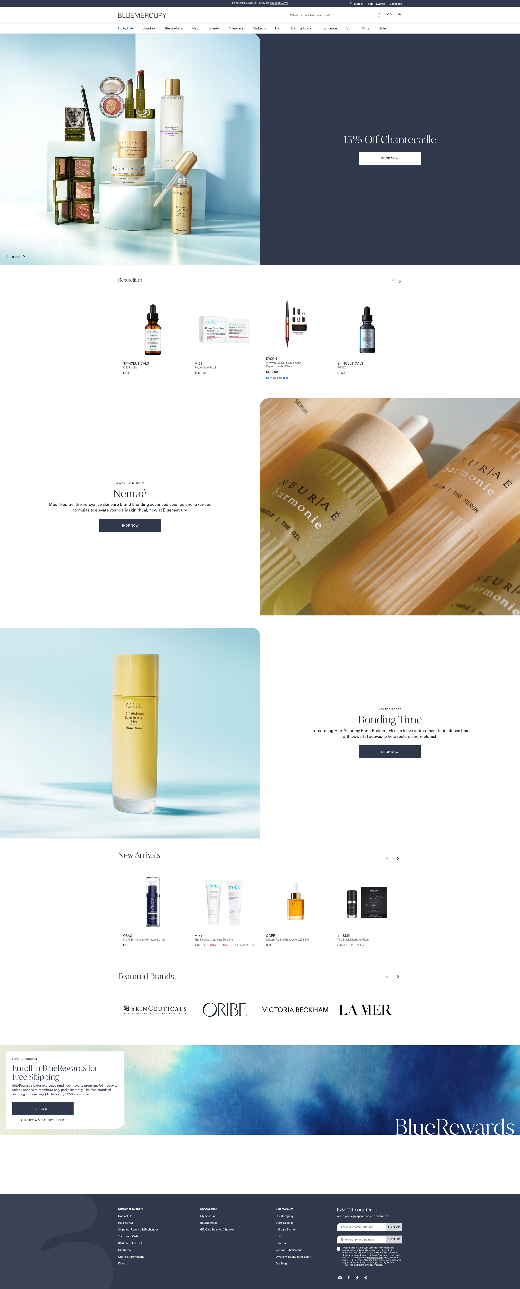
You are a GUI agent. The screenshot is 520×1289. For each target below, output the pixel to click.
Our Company (285, 1216)
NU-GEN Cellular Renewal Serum (144, 939)
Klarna (122, 1263)
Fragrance (328, 28)
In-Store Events (286, 1229)
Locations (396, 4)
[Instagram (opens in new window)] (340, 1276)
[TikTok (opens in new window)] (357, 1276)
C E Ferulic (130, 367)
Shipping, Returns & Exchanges (138, 1229)
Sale (382, 28)
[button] (399, 15)
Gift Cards (124, 1250)
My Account (208, 1216)
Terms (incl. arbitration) (353, 1265)
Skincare (236, 28)
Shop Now (390, 158)
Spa (278, 1236)
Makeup (259, 28)
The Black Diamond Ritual (353, 939)
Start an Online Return (132, 1243)
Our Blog (281, 1263)
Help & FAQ (125, 1223)
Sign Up (42, 1109)
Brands (214, 28)
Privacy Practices (375, 1257)
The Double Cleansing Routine (214, 939)
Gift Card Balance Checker (217, 1229)
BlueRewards (376, 4)
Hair (278, 28)
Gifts (366, 28)
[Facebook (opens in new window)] (348, 1276)
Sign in (358, 4)
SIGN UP (394, 1226)
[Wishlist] (389, 15)
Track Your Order (129, 1236)
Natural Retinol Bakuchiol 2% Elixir (287, 939)
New (195, 28)
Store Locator (284, 1223)
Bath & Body (301, 28)
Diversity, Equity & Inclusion (293, 1257)
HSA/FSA (126, 28)
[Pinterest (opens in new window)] (365, 1276)
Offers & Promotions (131, 1257)
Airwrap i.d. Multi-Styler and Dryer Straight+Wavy (283, 364)
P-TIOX (341, 367)
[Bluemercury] (142, 15)
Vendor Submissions (289, 1250)
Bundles (149, 28)
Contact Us (125, 1216)
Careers (281, 1243)
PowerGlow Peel (205, 367)
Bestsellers (174, 28)
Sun (349, 28)
